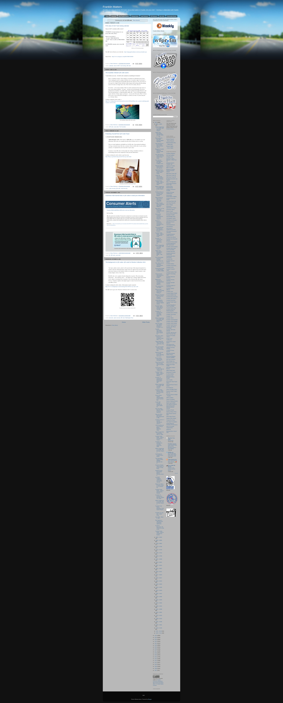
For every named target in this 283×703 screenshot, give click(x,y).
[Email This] (136, 63)
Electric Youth (169, 211)
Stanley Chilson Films (171, 411)
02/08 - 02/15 (159, 618)
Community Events (171, 16)
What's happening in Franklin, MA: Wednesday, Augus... (159, 320)
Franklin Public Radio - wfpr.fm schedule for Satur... (159, 182)
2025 (156, 635)
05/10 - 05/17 (159, 577)
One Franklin (169, 379)
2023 (156, 639)
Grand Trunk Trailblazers (169, 339)
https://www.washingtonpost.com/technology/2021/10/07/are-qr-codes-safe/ (121, 286)
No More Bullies (170, 374)
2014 (156, 656)
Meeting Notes (134, 16)
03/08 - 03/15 (159, 606)
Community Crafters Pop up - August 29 (159, 369)
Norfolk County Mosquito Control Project (170, 377)
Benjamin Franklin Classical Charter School (170, 170)
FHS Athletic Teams (171, 218)
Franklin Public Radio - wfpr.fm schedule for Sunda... (159, 533)
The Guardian (122, 126)
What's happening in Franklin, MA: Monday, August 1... (159, 450)
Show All (176, 473)
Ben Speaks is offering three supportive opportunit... (159, 522)
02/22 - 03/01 (159, 612)
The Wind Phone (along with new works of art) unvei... (159, 156)
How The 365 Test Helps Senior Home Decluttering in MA (172, 455)
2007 (156, 670)
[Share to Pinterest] (141, 63)
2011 (156, 662)
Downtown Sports (170, 209)
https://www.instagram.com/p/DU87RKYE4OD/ (122, 56)
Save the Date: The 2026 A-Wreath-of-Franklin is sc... (159, 325)
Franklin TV (169, 316)
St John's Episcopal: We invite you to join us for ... (159, 527)
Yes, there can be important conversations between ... (159, 264)
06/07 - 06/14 (159, 565)
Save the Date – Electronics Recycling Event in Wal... (159, 416)
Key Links (162, 16)
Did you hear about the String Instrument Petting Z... (159, 291)
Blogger (150, 699)
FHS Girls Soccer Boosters (170, 222)
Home (107, 16)
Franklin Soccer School (171, 312)
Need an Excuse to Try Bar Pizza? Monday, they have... (159, 354)
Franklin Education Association (170, 257)
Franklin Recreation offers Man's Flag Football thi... (159, 331)
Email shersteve (170, 128)
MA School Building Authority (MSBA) (170, 357)
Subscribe (113, 16)
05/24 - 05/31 (159, 571)
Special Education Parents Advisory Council (170, 407)
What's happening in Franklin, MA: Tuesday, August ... (159, 386)
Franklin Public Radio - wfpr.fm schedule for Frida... (159, 234)
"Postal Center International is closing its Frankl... (159, 275)
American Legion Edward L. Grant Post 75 (171, 160)
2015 (156, 654)
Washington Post (129, 317)
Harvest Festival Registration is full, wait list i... (159, 167)
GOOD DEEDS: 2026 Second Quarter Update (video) (159, 302)
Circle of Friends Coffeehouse (170, 193)
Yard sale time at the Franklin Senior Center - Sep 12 (159, 145)
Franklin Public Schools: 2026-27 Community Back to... (159, 391)
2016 (156, 653)
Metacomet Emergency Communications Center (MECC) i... (159, 282)
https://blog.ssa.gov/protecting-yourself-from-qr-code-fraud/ (118, 156)
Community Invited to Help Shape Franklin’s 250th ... (159, 270)
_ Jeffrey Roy (169, 144)
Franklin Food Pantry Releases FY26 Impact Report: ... (159, 508)
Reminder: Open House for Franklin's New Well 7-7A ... (159, 337)
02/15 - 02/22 (159, 615)
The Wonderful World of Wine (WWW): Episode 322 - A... (159, 461)
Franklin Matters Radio (171, 293)
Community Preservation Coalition (171, 196)
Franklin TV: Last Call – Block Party (159, 514)
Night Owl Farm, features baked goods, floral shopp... (159, 171)
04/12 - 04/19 (159, 590)
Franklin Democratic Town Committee (171, 249)
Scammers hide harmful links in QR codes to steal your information (125, 195)
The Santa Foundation (171, 421)
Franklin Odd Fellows (171, 298)
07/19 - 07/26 (159, 546)
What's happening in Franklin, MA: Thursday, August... (159, 247)
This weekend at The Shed (159, 287)
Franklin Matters (112, 6)
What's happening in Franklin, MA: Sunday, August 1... (159, 502)
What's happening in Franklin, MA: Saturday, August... (159, 128)
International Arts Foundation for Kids (171, 345)
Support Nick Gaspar (171, 418)
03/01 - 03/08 (159, 609)
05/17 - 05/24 (159, 574)
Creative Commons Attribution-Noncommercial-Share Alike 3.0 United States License (158, 682)
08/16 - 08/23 (159, 124)
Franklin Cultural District (172, 246)
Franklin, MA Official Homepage (171, 327)
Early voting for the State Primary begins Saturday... (159, 140)
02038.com (170, 452)
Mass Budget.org (170, 361)
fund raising (123, 65)
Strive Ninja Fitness (170, 416)
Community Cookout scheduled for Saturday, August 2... (159, 216)
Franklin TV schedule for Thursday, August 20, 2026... (158, 314)
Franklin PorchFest (170, 300)
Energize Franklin (170, 214)
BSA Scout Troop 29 (171, 175)
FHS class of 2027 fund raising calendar (117, 26)
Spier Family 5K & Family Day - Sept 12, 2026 (159, 433)
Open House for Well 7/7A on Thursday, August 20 (159, 199)
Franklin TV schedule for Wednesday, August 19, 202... (158, 380)
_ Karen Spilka (169, 148)
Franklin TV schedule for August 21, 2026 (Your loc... (158, 241)
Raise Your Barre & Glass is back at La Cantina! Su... (159, 485)
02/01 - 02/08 (159, 621)
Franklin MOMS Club (171, 295)
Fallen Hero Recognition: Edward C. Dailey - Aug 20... (158, 253)
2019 (156, 647)
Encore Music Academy (171, 213)
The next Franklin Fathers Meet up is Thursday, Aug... (159, 348)
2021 (156, 643)
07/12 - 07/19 (159, 549)
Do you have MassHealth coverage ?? (158, 359)
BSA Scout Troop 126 (171, 173)
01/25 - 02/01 (159, 624)
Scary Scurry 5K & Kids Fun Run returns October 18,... (159, 364)
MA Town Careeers (170, 359)
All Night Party (169, 157)
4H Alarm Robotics (170, 153)
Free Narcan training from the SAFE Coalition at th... (159, 162)
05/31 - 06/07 (159, 568)
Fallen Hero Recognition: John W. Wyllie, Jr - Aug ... (159, 134)
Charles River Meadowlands (169, 187)
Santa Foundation (170, 399)
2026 (156, 122)
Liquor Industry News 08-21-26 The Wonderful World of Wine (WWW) (172, 447)
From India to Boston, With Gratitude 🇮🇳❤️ (172, 461)
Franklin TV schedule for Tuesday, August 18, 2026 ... (158, 444)
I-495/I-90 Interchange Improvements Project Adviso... (159, 177)
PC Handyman (169, 387)
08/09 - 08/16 (159, 537)
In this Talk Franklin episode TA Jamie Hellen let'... (159, 404)
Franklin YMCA (169, 318)
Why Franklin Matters (124, 16)
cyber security (112, 188)
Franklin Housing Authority (170, 280)
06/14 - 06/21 (159, 562)
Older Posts (146, 322)
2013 (156, 658)
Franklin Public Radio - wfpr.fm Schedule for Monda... (159, 491)
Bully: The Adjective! (171, 181)
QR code (129, 65)
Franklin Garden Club (171, 272)
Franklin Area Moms (171, 237)
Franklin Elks (169, 259)
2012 (156, 660)
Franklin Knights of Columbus (170, 286)
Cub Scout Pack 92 (170, 203)
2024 (156, 637)
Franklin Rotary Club (171, 308)
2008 (156, 668)
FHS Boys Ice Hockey (171, 220)
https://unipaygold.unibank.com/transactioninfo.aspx (135, 52)
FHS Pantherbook (170, 224)
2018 (156, 649)
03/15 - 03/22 (159, 602)
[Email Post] (133, 63)
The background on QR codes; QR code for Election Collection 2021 (125, 262)
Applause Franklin (170, 165)
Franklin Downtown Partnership (170, 254)
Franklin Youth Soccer (171, 325)
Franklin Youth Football (171, 321)
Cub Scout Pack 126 (171, 201)
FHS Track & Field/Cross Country (171, 229)
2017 (156, 651)
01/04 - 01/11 (159, 633)
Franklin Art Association (171, 241)
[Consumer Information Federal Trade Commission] (127, 208)
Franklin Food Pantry (171, 265)
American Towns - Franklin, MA (170, 163)
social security (124, 188)
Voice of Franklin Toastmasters (170, 427)
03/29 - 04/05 (159, 596)
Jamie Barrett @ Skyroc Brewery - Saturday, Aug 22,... (159, 343)
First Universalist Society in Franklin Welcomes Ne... (159, 259)
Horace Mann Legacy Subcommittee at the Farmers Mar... (159, 398)
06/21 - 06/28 (159, 559)
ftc (109, 255)
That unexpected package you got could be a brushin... (159, 229)
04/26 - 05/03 (159, 584)
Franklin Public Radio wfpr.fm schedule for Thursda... (159, 307)
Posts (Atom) (115, 325)
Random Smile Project (171, 391)
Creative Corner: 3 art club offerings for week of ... (159, 421)
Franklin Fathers (170, 263)
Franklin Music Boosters (172, 296)
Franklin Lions (169, 291)
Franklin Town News (171, 314)
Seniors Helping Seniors (172, 401)
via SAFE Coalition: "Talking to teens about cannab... (158, 480)
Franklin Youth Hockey (171, 323)
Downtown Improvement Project (171, 207)
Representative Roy (171, 142)
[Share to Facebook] (140, 63)
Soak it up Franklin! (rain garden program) (171, 403)
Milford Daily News (170, 370)
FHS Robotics (169, 226)
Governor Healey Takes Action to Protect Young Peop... (159, 467)
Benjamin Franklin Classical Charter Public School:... (159, 151)
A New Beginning (172, 459)
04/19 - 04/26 (159, 587)
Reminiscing (170, 440)
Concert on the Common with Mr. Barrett (171, 469)
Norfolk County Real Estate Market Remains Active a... (159, 473)
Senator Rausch (170, 139)
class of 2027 (117, 65)
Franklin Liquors (172, 443)
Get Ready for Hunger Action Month (159, 455)
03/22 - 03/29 (159, 599)
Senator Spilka (169, 146)
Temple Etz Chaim (170, 420)
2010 (156, 664)
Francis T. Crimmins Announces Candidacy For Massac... (159, 223)
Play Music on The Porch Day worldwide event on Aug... (159, 210)
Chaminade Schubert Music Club (171, 184)
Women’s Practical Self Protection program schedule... (159, 296)
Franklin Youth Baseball (171, 319)
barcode (111, 317)
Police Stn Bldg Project (171, 389)
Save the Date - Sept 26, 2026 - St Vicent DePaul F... (159, 410)
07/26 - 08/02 (159, 543)
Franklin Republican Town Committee (171, 305)
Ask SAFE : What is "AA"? (159, 518)
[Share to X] (138, 63)
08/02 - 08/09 (159, 540)
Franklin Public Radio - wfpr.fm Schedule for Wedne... (159, 373)
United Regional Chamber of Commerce (171, 424)
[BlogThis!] (137, 63)
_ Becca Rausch (170, 140)
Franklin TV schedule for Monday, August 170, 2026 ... (159, 496)
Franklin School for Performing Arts (170, 310)
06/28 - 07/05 (159, 556)
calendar (111, 65)
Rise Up (168, 392)
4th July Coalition (170, 155)
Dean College (169, 204)
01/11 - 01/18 (159, 631)
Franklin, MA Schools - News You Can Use (171, 333)
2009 (156, 666)
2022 (156, 641)
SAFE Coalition (169, 397)
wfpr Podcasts (144, 16)
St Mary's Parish (170, 410)
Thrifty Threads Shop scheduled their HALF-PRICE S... (159, 204)
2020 (156, 645)
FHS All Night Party (170, 216)
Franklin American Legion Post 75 (170, 235)
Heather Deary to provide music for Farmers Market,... (159, 193)
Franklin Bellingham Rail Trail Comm (171, 244)
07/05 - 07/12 (159, 552)
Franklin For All (169, 267)
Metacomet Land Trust (171, 362)
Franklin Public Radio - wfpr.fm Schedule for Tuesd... (159, 438)
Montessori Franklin (171, 372)
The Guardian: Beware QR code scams (117, 72)
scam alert (116, 126)
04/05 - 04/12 (159, 593)
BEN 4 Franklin (169, 167)
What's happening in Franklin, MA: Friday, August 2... (159, 188)
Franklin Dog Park (170, 251)
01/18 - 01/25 (159, 628)
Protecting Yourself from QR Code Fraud (117, 134)
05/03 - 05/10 (159, 581)
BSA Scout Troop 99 (171, 177)
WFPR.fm (168, 429)
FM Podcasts (154, 16)
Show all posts (136, 20)
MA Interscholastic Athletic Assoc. (170, 354)
